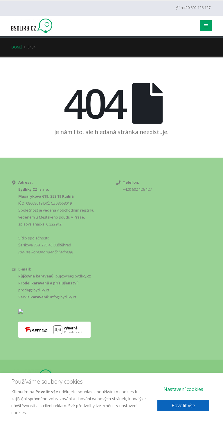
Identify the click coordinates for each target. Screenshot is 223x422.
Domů (16, 47)
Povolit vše (183, 405)
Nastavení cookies (183, 389)
